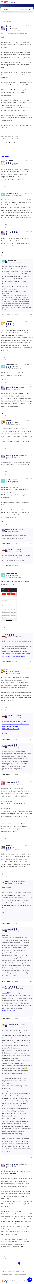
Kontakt (18, 1277)
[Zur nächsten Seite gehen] (21, 1263)
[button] (3, 314)
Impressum (24, 1277)
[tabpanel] (17, 711)
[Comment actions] (32, 166)
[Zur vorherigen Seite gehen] (15, 1263)
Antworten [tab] (5, 156)
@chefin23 (9, 887)
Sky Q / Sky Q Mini (7, 21)
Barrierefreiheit (20, 1271)
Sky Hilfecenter (11, 1271)
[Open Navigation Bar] (2, 2)
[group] (3, 138)
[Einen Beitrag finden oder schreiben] (30, 9)
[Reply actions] (31, 263)
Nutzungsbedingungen (7, 1274)
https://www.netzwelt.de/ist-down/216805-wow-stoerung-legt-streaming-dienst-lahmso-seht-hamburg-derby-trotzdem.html (16, 653)
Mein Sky (4, 1271)
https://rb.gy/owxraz (8, 1010)
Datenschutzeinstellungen (8, 1277)
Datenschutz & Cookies (20, 1274)
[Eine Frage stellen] (29, 1279)
